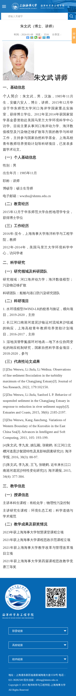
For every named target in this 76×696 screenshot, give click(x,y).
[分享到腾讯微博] (44, 37)
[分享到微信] (35, 37)
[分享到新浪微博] (40, 37)
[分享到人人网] (48, 37)
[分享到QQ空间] (31, 37)
